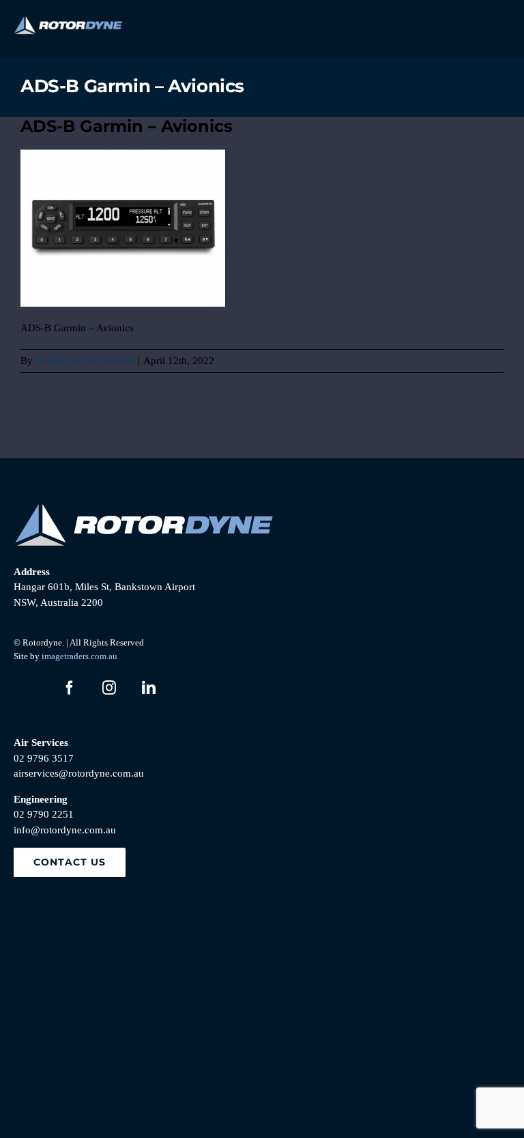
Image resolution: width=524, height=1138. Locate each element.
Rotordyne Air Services (84, 360)
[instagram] (109, 687)
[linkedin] (148, 687)
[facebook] (69, 687)
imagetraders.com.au (79, 656)
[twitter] (30, 687)
